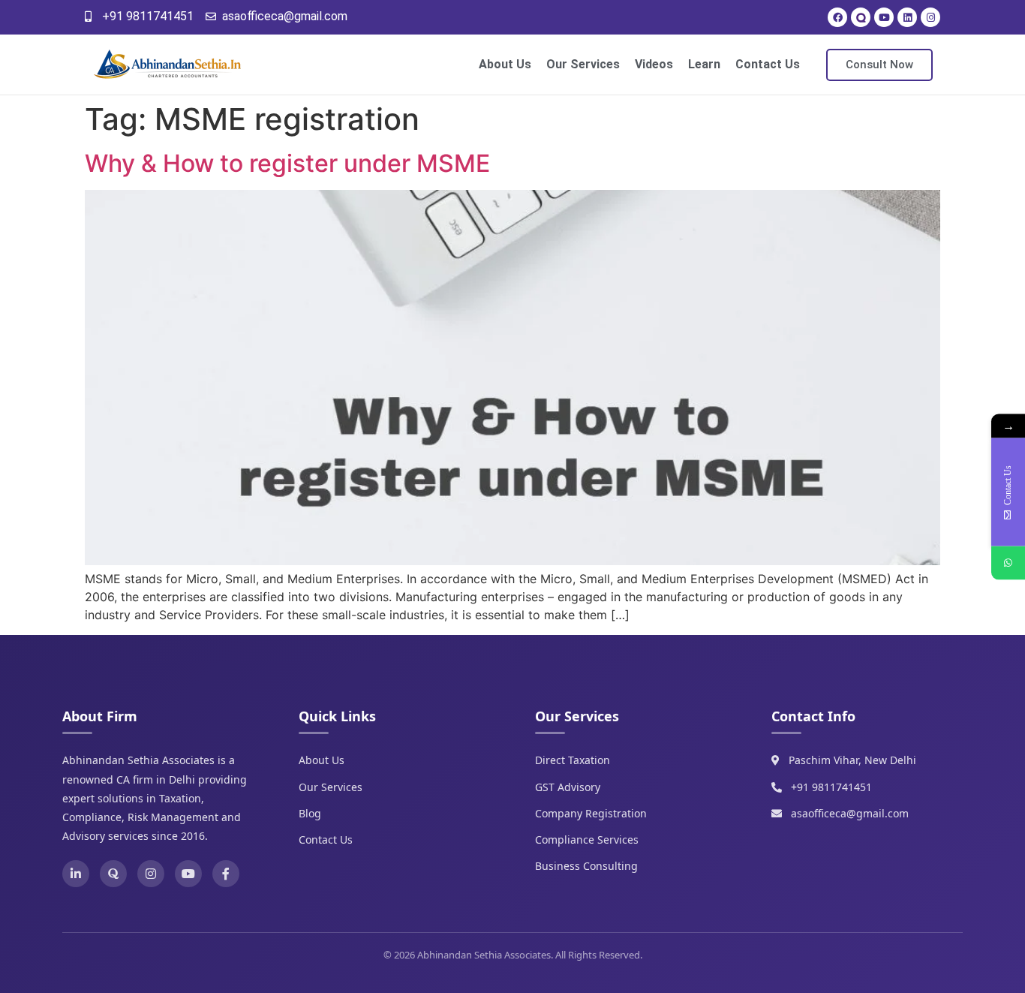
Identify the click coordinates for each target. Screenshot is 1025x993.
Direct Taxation (572, 760)
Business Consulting (586, 866)
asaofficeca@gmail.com (850, 813)
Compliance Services (587, 839)
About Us (505, 64)
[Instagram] (930, 17)
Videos (654, 64)
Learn (704, 64)
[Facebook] (837, 17)
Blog (310, 813)
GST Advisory (567, 787)
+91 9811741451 (831, 787)
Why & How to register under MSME (287, 163)
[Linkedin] (907, 17)
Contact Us (767, 64)
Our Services (583, 64)
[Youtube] (884, 17)
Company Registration (591, 813)
